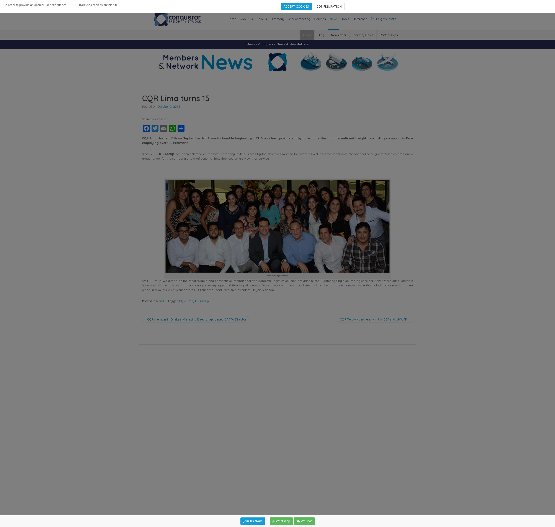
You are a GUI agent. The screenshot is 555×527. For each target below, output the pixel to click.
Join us (262, 19)
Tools (345, 19)
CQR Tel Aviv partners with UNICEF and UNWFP (373, 319)
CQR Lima (186, 301)
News (334, 19)
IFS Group (202, 301)
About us (246, 19)
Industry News (363, 35)
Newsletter (338, 35)
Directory (277, 19)
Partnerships (389, 35)
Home (231, 19)
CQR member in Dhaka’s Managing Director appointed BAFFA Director (196, 319)
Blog (321, 35)
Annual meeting (299, 19)
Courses (320, 19)
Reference (360, 19)
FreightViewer (385, 19)
